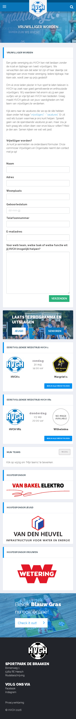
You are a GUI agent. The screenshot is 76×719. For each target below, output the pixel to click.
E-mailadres (14, 231)
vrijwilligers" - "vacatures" (44, 114)
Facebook (10, 688)
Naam (10, 163)
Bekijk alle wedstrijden (58, 386)
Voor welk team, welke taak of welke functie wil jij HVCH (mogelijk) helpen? (37, 247)
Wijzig (65, 452)
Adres (10, 177)
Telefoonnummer (17, 218)
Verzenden (59, 298)
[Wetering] (38, 574)
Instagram (10, 692)
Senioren (54, 331)
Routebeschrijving (15, 675)
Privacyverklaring (14, 702)
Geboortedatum (16, 204)
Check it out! (27, 623)
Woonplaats (14, 190)
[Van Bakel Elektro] (38, 490)
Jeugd (19, 331)
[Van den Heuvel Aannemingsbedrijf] (38, 528)
